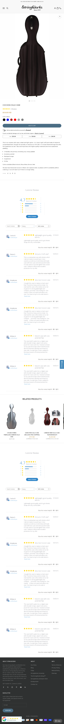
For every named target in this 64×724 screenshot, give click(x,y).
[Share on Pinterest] (12, 173)
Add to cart (32, 125)
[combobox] (28, 226)
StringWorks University (37, 673)
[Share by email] (15, 173)
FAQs (32, 670)
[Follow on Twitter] (8, 687)
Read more (27, 296)
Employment (34, 681)
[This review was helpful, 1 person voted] (53, 273)
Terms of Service (56, 665)
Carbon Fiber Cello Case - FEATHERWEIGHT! (52, 434)
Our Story (33, 665)
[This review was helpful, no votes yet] (53, 247)
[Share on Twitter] (10, 173)
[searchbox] (11, 226)
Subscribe (8, 710)
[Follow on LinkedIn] (25, 687)
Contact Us (34, 684)
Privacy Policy (56, 668)
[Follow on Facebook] (3, 687)
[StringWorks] (4, 719)
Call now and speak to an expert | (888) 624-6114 (32, 1)
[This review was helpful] (53, 359)
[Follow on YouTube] (21, 687)
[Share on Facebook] (7, 173)
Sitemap (54, 673)
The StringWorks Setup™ (38, 676)
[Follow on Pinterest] (16, 687)
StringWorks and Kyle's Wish (39, 679)
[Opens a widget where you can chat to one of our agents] (57, 721)
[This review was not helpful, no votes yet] (56, 247)
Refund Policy (56, 670)
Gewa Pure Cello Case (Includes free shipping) (32, 434)
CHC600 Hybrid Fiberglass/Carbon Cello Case (12, 435)
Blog (32, 668)
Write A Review (32, 216)
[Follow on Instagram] (12, 687)
